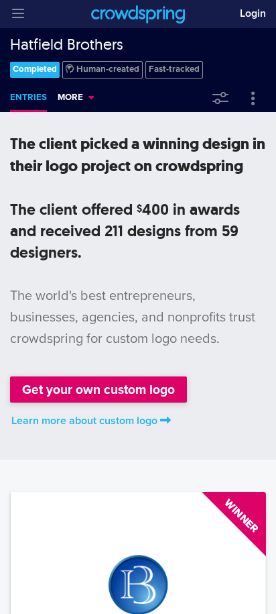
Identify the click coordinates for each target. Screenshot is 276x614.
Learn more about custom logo (84, 420)
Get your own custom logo (98, 389)
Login (253, 13)
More (70, 97)
